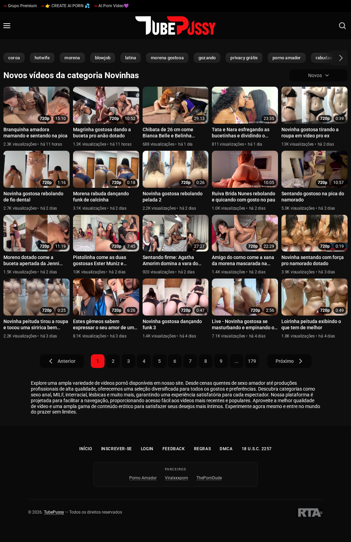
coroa (14, 57)
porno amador (287, 57)
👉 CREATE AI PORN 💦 (67, 5)
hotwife (42, 57)
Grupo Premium (22, 5)
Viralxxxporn (176, 478)
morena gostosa (167, 57)
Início (85, 448)
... (236, 361)
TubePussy (54, 512)
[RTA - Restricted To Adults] (309, 512)
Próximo (285, 361)
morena (72, 57)
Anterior (66, 361)
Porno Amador (143, 478)
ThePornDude (209, 478)
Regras (202, 448)
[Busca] (342, 26)
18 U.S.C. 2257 (257, 448)
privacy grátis (244, 57)
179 (252, 361)
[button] (335, 57)
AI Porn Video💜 (113, 5)
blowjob (102, 57)
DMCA (226, 448)
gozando (207, 57)
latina (130, 57)
